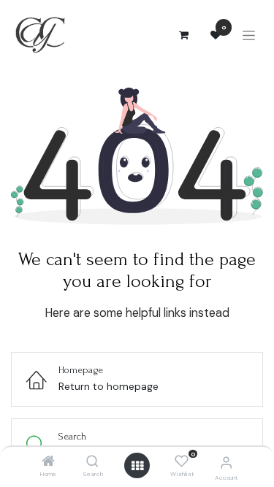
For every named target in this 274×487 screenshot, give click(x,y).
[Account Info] (226, 462)
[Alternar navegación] (249, 35)
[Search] (92, 462)
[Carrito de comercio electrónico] (183, 35)
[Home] (48, 462)
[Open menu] (137, 466)
